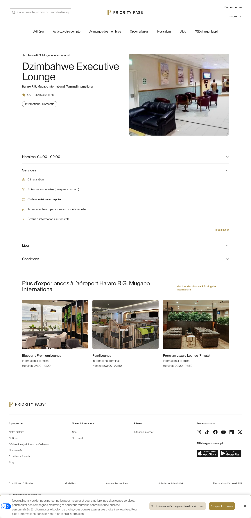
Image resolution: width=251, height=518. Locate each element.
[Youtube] (223, 432)
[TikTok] (207, 432)
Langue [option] (232, 16)
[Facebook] (215, 432)
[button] (169, 130)
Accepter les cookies (222, 506)
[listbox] (235, 17)
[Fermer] (245, 506)
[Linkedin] (232, 432)
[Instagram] (199, 432)
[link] (207, 453)
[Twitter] (240, 432)
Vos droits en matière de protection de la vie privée (177, 506)
